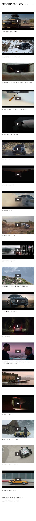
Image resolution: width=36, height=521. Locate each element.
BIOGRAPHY (6, 497)
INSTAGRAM (20, 497)
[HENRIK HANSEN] (15, 4)
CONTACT (13, 497)
